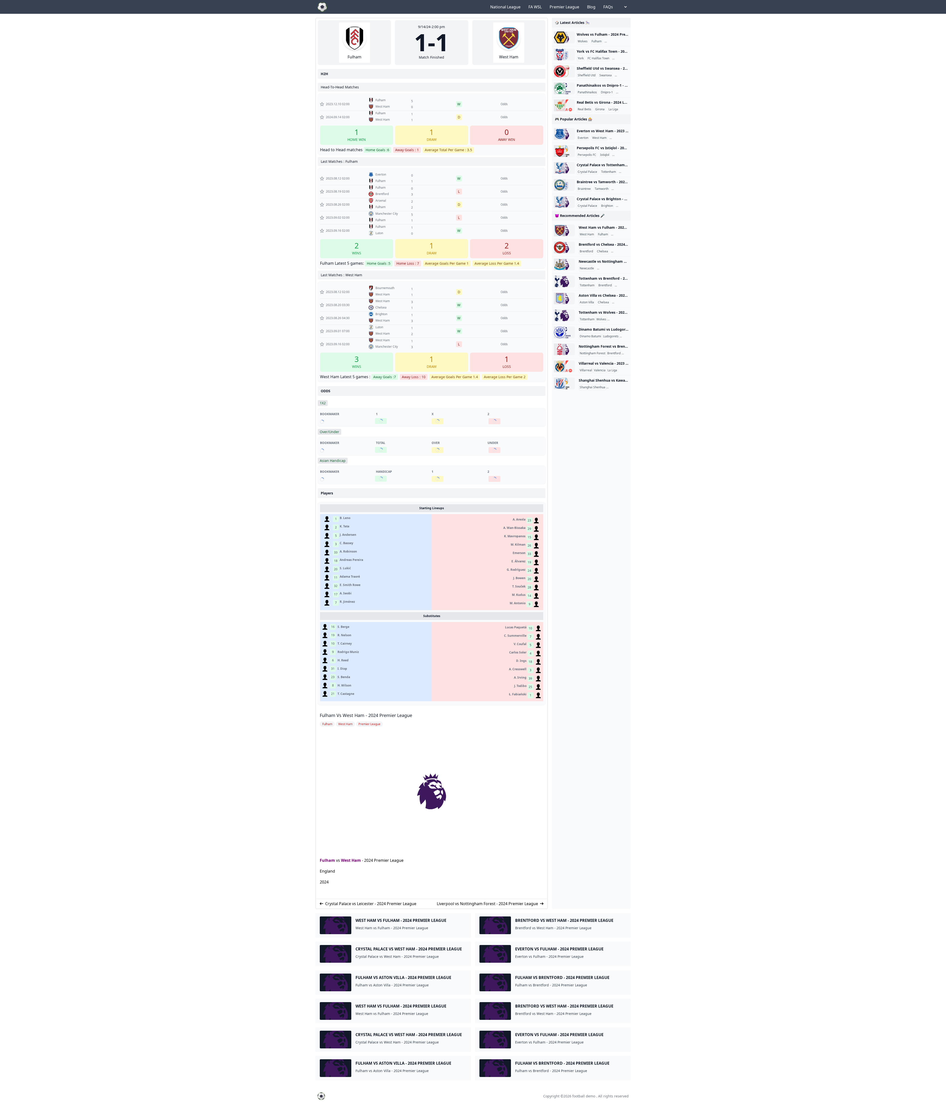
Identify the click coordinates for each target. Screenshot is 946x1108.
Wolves (583, 41)
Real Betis (584, 109)
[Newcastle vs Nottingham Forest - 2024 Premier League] (564, 264)
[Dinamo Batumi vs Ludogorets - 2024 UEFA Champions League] (564, 332)
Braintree (584, 189)
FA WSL (535, 7)
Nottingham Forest (611, 268)
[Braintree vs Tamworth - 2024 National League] (564, 185)
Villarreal (586, 370)
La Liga (613, 109)
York (581, 58)
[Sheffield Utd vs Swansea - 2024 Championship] (564, 71)
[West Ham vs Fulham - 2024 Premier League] (564, 230)
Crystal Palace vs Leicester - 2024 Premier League (370, 903)
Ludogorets (611, 336)
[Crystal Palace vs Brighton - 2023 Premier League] (564, 202)
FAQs (608, 7)
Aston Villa (587, 302)
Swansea (605, 75)
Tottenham (608, 172)
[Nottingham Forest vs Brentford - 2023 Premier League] (564, 349)
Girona (600, 109)
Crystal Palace (587, 172)
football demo (583, 1096)
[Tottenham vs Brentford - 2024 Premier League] (564, 281)
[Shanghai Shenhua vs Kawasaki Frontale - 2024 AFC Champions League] (564, 383)
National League (505, 7)
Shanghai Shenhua (592, 387)
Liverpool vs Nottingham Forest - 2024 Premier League (487, 903)
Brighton (607, 206)
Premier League (564, 7)
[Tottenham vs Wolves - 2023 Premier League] (564, 315)
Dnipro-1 (607, 92)
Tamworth (601, 189)
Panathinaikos (587, 92)
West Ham (351, 860)
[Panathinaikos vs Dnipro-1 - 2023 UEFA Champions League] (564, 88)
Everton (583, 138)
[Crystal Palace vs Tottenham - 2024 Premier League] (564, 168)
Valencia (600, 370)
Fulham (327, 860)
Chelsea (602, 251)
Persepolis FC (587, 155)
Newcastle (587, 268)
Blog (591, 7)
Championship (625, 75)
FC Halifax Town (598, 58)
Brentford (586, 251)
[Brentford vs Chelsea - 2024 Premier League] (564, 247)
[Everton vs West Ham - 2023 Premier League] (564, 134)
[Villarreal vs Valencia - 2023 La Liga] (564, 366)
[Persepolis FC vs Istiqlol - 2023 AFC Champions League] (564, 151)
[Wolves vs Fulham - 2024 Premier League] (564, 37)
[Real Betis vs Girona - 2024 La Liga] (564, 105)
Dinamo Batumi (590, 336)
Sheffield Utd (586, 75)
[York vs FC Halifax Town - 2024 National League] (564, 54)
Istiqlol (604, 155)
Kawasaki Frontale (619, 387)
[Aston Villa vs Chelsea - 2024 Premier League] (564, 298)
